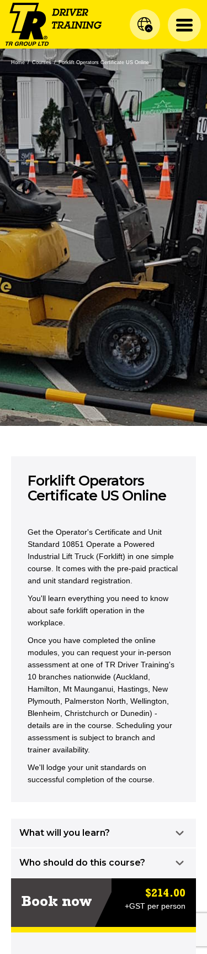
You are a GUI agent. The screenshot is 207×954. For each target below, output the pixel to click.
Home (18, 62)
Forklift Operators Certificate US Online (104, 62)
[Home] (54, 23)
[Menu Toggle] (184, 24)
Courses (41, 62)
